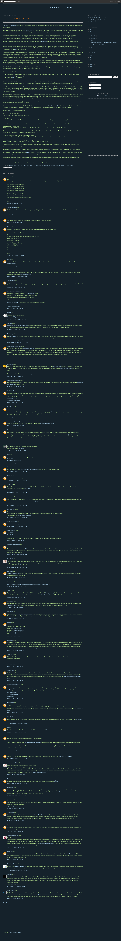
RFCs (50, 149)
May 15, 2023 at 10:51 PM (15, 820)
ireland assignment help (13, 717)
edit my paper (10, 696)
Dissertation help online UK (43, 594)
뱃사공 (19, 565)
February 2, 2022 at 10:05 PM (17, 526)
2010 (91, 62)
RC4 (20, 35)
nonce (60, 123)
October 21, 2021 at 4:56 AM (16, 463)
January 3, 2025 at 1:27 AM (16, 886)
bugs (18, 165)
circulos (9, 176)
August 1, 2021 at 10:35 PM (16, 440)
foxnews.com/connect (19, 630)
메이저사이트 (22, 448)
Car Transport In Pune (52, 411)
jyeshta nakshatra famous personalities (30, 469)
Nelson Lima (10, 601)
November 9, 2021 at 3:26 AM (17, 471)
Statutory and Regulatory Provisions (16, 317)
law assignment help (29, 293)
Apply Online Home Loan (24, 515)
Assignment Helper (12, 689)
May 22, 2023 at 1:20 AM (15, 831)
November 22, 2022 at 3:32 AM (17, 750)
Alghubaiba (10, 851)
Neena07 (9, 590)
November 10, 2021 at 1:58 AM (17, 480)
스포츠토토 (10, 532)
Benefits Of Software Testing (14, 460)
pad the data (44, 41)
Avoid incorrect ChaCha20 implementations (101, 45)
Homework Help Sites (25, 274)
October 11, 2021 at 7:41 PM (16, 450)
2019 (91, 29)
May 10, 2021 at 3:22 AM (15, 360)
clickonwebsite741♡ (12, 444)
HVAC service (71, 854)
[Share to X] (7, 167)
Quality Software (11, 459)
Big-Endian (15, 77)
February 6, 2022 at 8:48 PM (16, 540)
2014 (91, 34)
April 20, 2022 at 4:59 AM (15, 607)
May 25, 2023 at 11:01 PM (15, 847)
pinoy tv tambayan (11, 263)
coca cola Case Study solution (26, 614)
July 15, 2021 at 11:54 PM (15, 426)
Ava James (9, 824)
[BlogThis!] (6, 167)
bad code (13, 165)
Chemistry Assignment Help (70, 434)
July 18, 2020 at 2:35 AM (15, 308)
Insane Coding (61, 7)
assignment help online (29, 348)
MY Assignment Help (12, 694)
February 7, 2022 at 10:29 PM (17, 555)
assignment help (57, 366)
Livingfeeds (10, 478)
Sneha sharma (10, 670)
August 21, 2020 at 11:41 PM (16, 319)
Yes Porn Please (12, 336)
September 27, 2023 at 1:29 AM (17, 870)
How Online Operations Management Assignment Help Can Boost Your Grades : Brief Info (28, 584)
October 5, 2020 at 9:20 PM (16, 330)
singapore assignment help (13, 380)
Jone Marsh (10, 571)
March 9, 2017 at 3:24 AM (15, 255)
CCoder (9, 227)
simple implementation (53, 106)
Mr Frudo (9, 475)
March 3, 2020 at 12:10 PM (16, 287)
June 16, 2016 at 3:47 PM (15, 214)
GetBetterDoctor (11, 890)
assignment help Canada (66, 368)
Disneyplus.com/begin (20, 634)
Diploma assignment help (13, 302)
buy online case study (12, 664)
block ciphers (29, 30)
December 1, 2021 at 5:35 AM (17, 493)
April (92, 50)
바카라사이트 (34, 501)
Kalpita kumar (10, 702)
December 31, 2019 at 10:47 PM (17, 266)
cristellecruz (10, 484)
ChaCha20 (5, 25)
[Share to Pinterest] (11, 167)
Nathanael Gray (11, 280)
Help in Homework (11, 429)
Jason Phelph (10, 787)
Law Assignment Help (14, 573)
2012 (91, 57)
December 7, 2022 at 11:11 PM (17, 758)
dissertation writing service (65, 756)
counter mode (13, 43)
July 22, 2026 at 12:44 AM (15, 899)
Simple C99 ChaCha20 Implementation (97, 18)
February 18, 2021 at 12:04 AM (17, 342)
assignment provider (12, 398)
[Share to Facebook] (9, 167)
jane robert (9, 800)
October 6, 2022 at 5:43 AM (16, 732)
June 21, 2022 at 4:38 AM (15, 666)
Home (43, 929)
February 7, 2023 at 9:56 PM (16, 775)
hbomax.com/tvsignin (17, 628)
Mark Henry (10, 334)
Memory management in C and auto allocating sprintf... (104, 42)
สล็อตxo (56, 781)
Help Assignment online (13, 291)
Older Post (80, 929)
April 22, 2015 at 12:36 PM (16, 203)
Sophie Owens (10, 812)
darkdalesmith (10, 654)
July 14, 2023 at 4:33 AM (15, 860)
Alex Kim (9, 323)
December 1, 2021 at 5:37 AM (17, 505)
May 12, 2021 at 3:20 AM (15, 376)
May (92, 47)
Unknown (9, 736)
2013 (91, 55)
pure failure (55, 165)
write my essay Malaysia (23, 549)
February (93, 52)
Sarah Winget (10, 390)
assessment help (33, 792)
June (92, 40)
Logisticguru (10, 407)
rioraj (8, 454)
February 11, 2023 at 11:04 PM (17, 783)
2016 (91, 31)
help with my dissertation (40, 814)
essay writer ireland (11, 605)
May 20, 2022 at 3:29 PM (15, 636)
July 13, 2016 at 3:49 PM (15, 223)
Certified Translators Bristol (46, 843)
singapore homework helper (47, 423)
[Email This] (4, 167)
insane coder (11, 21)
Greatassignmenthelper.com (13, 684)
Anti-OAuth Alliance (93, 22)
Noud (8, 779)
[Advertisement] (16, 916)
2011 (91, 60)
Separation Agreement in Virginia (15, 806)
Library (41, 165)
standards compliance (66, 165)
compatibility (27, 165)
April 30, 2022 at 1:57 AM (15, 618)
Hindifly (9, 312)
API (9, 165)
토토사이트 (10, 534)
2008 (91, 66)
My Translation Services (13, 835)
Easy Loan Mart (11, 509)
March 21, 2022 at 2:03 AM (16, 578)
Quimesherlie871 (11, 530)
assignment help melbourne (13, 400)
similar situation (12, 101)
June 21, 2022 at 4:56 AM (15, 680)
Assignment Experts (12, 521)
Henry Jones (10, 364)
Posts (91, 84)
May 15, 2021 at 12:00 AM (15, 386)
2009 (91, 64)
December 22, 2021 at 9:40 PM (17, 517)
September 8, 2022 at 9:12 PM (17, 723)
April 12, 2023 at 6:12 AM (15, 808)
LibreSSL (28, 152)
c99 (21, 165)
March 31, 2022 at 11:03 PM (16, 597)
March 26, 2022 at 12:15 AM (16, 586)
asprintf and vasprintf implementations (97, 20)
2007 (91, 69)
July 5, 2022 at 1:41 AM (15, 713)
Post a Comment (7, 902)
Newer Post (6, 929)
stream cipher (14, 25)
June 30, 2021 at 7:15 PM (15, 417)
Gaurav (9, 467)
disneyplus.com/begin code (19, 632)
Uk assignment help (49, 593)
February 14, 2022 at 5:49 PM (17, 567)
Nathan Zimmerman (12, 207)
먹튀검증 (27, 488)
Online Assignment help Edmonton (15, 524)
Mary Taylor (10, 611)
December (93, 36)
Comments (92, 88)
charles (9, 622)
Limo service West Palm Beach (39, 829)
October (93, 38)
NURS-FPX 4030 (14, 884)
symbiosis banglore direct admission (44, 648)
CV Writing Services (12, 864)
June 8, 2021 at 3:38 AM (15, 403)
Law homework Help (12, 692)
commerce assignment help (13, 306)
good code (34, 165)
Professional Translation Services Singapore (17, 325)
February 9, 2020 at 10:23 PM (17, 276)
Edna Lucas (10, 640)
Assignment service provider (14, 346)
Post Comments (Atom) (15, 932)
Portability (47, 165)
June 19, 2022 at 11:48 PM (15, 650)
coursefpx (9, 874)
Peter (8, 727)
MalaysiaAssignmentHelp (13, 544)
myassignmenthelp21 (12, 762)
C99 (10, 110)
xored (15, 49)
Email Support (49, 730)
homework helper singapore (39, 772)
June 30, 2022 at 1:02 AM (15, 698)
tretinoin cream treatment (44, 894)
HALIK (9, 259)
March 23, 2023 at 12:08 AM (16, 796)
